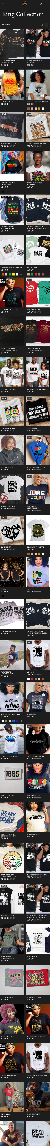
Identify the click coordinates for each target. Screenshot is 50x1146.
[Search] (8, 4)
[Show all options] (46, 108)
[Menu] (3, 4)
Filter (7, 25)
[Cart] (47, 4)
